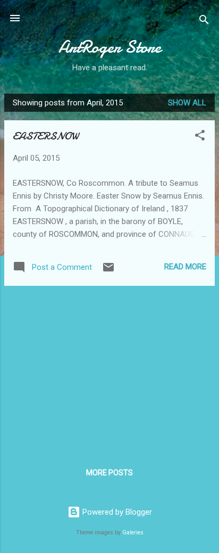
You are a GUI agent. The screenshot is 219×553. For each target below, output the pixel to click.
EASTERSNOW (46, 136)
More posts (109, 472)
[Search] (204, 21)
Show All (187, 103)
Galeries (133, 532)
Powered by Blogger (116, 512)
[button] (199, 137)
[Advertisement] (109, 368)
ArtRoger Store (109, 47)
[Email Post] (108, 271)
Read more (185, 266)
